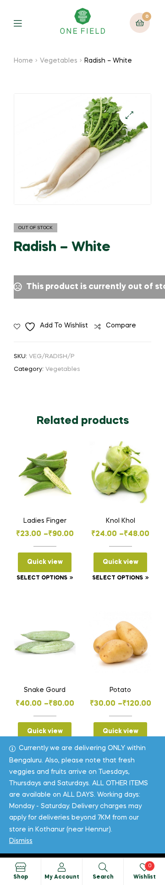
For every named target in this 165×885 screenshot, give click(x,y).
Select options (41, 578)
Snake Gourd (45, 690)
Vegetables (58, 61)
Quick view (45, 562)
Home (23, 61)
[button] (129, 115)
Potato (120, 690)
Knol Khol (120, 521)
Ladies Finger (44, 521)
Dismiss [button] (21, 841)
